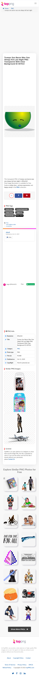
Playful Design (10, 215)
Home (6, 8)
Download (31, 284)
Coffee (9, 237)
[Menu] (35, 3)
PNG (12, 8)
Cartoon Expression (22, 209)
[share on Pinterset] (26, 195)
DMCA (31, 665)
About (9, 658)
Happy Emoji (9, 212)
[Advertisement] (19, 33)
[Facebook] (18, 195)
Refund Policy (7, 667)
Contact (28, 658)
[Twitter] (13, 673)
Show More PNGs (18, 629)
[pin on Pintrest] (15, 479)
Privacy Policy (22, 665)
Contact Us (11, 459)
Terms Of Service (10, 665)
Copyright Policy (18, 658)
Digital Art (19, 212)
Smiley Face (9, 209)
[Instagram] (20, 673)
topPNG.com (30, 667)
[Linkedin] (25, 673)
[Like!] (11, 195)
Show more (19, 215)
